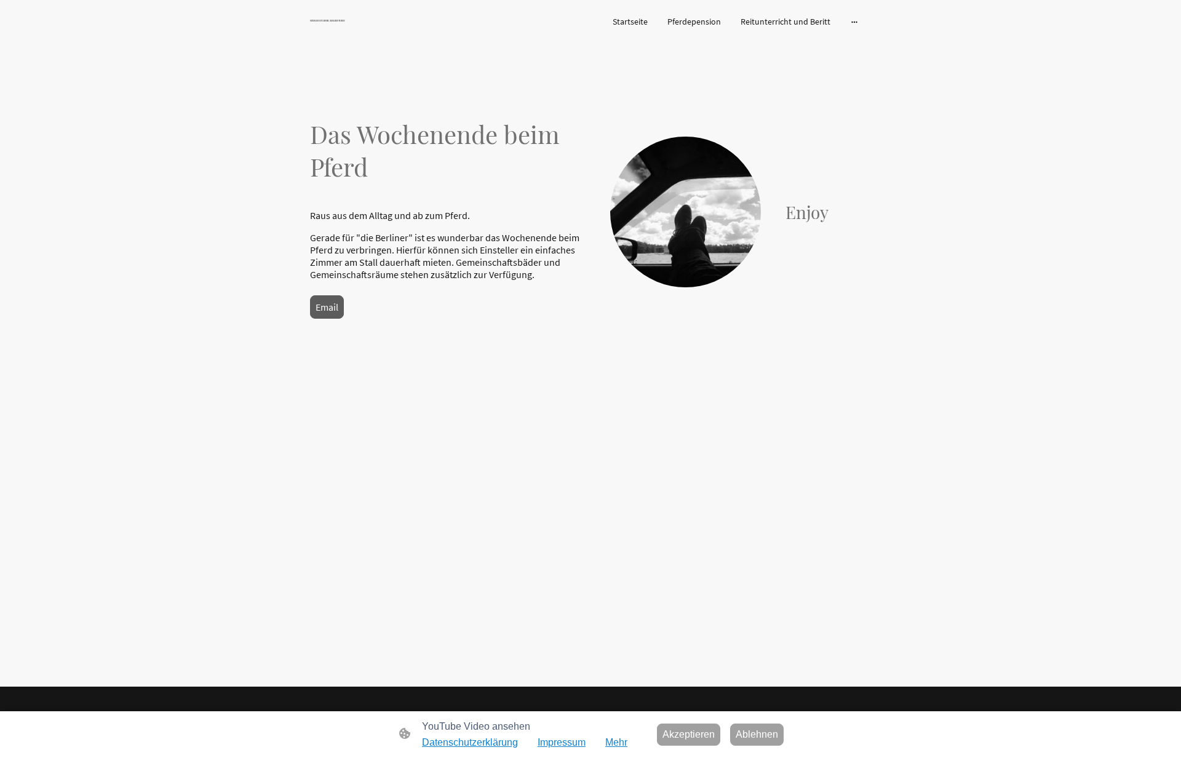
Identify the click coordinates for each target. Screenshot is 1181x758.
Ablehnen (757, 734)
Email (327, 307)
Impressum (562, 742)
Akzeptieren (688, 734)
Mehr (616, 742)
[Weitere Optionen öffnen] (854, 21)
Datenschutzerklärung (470, 742)
